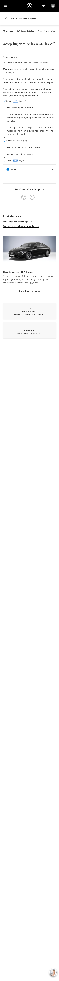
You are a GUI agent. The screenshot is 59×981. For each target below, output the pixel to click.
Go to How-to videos (29, 290)
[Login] (53, 6)
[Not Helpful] (32, 197)
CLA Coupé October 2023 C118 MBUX (26, 31)
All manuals (8, 31)
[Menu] (5, 5)
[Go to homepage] (29, 6)
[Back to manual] (7, 18)
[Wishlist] (43, 6)
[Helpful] (23, 197)
